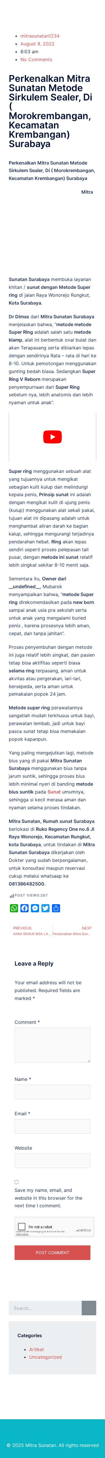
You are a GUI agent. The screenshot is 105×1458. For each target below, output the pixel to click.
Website (23, 1148)
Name (23, 1079)
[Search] (89, 1308)
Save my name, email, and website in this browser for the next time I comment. (48, 1198)
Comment (27, 1022)
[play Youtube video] (52, 437)
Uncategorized (45, 1357)
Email (22, 1113)
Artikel (36, 1349)
